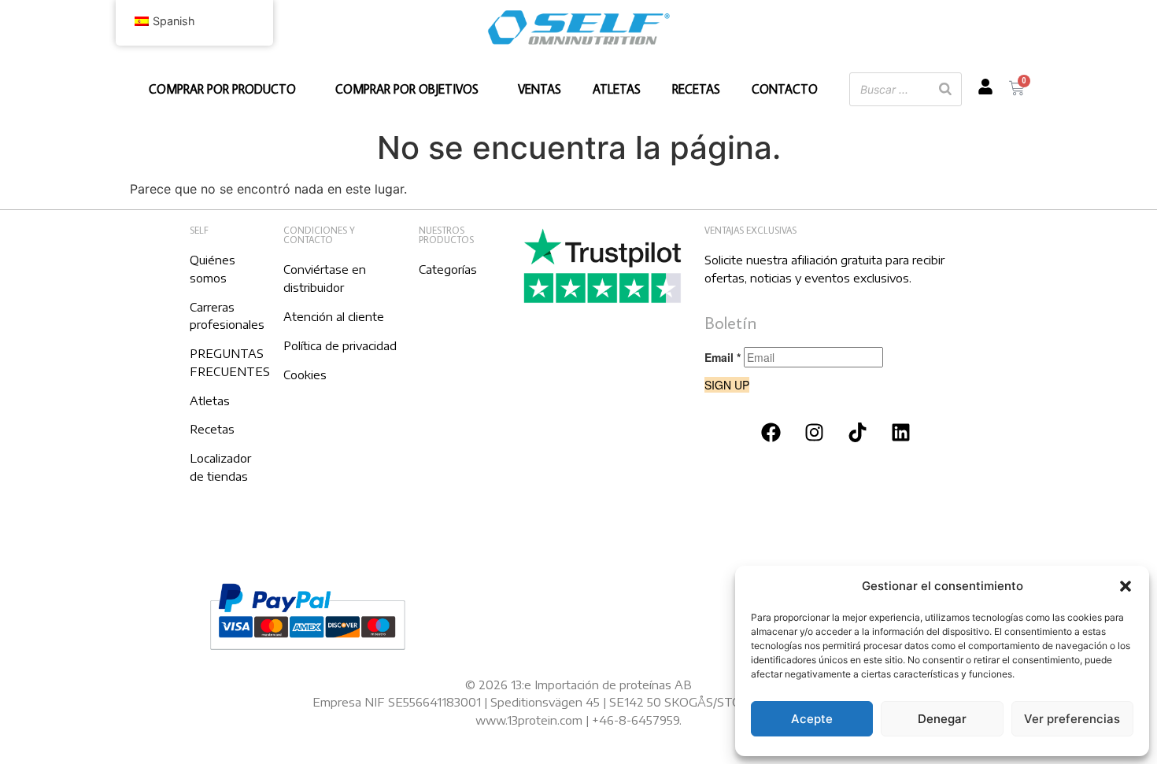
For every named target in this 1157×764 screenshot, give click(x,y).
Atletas (210, 400)
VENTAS (539, 89)
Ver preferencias (1072, 718)
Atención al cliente (333, 316)
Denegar (942, 718)
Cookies (305, 374)
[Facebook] (771, 432)
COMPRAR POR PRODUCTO (222, 89)
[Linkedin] (901, 432)
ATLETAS (617, 89)
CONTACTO (785, 89)
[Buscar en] (945, 89)
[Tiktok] (858, 432)
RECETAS (696, 89)
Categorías (448, 269)
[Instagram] (814, 432)
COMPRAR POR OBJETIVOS (407, 89)
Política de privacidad (340, 345)
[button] (1125, 586)
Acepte (812, 718)
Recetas (212, 429)
